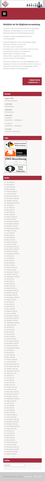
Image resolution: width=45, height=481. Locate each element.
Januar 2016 (10, 417)
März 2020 (9, 309)
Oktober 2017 (10, 369)
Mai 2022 (9, 281)
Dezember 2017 (11, 364)
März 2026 (9, 189)
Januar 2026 (10, 194)
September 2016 (11, 399)
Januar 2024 (10, 244)
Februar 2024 (10, 242)
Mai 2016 (9, 408)
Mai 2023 (9, 260)
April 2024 (9, 237)
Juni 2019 (9, 330)
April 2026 (9, 187)
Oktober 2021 (10, 293)
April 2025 (9, 212)
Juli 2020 (9, 302)
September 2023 (11, 254)
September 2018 (11, 348)
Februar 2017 (10, 387)
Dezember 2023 (11, 247)
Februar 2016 (10, 415)
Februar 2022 (10, 288)
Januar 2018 (10, 362)
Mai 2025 (9, 210)
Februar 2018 (10, 359)
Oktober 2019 (10, 320)
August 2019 (10, 325)
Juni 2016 (9, 405)
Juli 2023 (9, 256)
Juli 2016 (9, 403)
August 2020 (10, 300)
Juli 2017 (9, 376)
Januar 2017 (10, 389)
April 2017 (9, 382)
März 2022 (9, 286)
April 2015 (9, 438)
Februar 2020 (10, 311)
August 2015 (10, 428)
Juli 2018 (9, 350)
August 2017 (10, 373)
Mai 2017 (9, 380)
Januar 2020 (10, 313)
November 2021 (11, 290)
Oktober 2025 (10, 201)
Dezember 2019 (11, 316)
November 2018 (11, 343)
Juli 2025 (9, 205)
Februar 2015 (10, 442)
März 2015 (9, 440)
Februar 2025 (10, 217)
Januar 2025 (10, 219)
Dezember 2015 (11, 419)
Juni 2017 (9, 378)
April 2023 (9, 263)
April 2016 (9, 410)
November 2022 (11, 272)
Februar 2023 (10, 267)
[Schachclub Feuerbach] (22, 4)
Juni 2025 (9, 208)
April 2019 (9, 334)
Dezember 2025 (11, 196)
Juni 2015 (9, 433)
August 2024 (10, 231)
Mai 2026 (9, 185)
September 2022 (11, 277)
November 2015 (11, 422)
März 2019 (9, 336)
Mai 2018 (9, 353)
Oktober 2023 (10, 251)
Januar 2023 (10, 270)
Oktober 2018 (10, 346)
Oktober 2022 (10, 274)
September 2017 (11, 371)
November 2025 (11, 198)
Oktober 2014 (10, 452)
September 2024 (11, 228)
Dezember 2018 (11, 341)
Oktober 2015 (10, 424)
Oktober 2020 (10, 295)
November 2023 (11, 249)
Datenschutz (37, 476)
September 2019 (11, 323)
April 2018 (9, 355)
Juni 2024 (9, 233)
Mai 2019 (9, 332)
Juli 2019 (9, 327)
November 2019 (11, 318)
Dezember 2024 (11, 221)
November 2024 (11, 224)
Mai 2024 (9, 235)
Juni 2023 (9, 258)
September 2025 (11, 203)
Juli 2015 (9, 431)
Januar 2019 (10, 339)
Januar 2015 (10, 445)
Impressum (28, 476)
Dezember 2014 (11, 447)
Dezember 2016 (11, 392)
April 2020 (9, 307)
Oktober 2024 (10, 226)
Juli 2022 (9, 279)
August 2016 (10, 401)
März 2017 (9, 385)
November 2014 (11, 449)
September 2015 (11, 426)
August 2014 (10, 454)
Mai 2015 (9, 435)
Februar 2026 (10, 191)
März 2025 (9, 214)
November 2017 (11, 366)
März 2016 (9, 412)
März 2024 (9, 240)
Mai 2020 (9, 304)
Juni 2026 (9, 182)
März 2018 (9, 357)
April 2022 (9, 284)
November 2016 (11, 394)
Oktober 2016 (10, 396)
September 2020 (11, 297)
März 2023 (9, 265)
